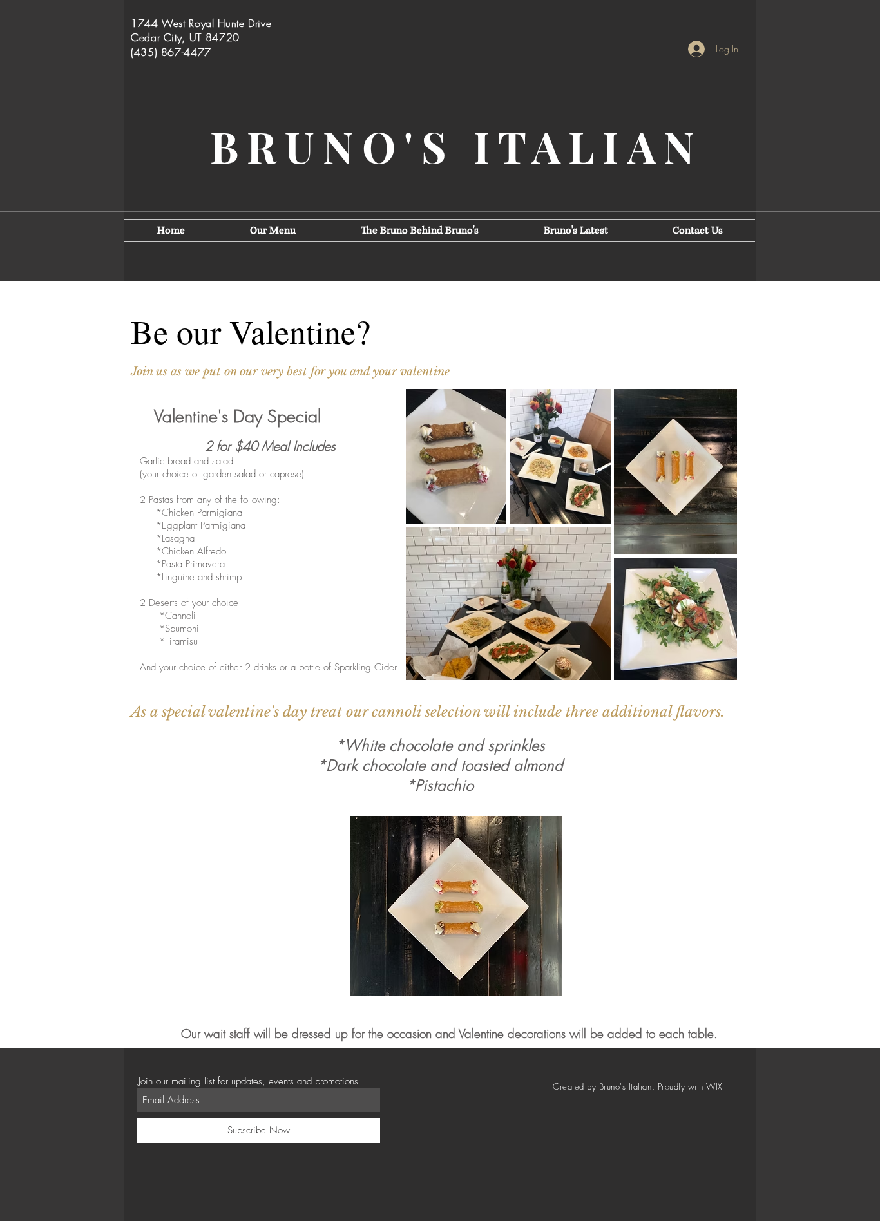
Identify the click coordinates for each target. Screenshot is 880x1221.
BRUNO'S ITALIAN (456, 146)
